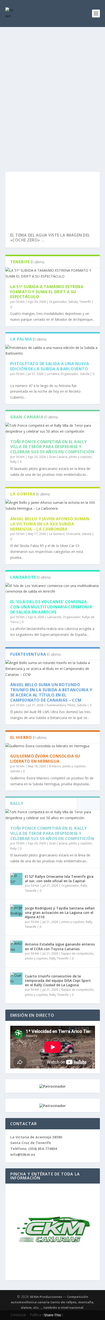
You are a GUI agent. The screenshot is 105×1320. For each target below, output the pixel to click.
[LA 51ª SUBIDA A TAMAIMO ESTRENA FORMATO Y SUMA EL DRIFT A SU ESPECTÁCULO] (52, 273)
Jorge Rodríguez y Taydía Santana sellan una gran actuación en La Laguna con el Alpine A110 (60, 912)
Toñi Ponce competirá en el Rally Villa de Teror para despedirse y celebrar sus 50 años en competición (52, 447)
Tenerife (85, 302)
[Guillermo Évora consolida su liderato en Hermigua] (52, 746)
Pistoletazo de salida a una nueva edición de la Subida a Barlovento (49, 366)
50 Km (20, 302)
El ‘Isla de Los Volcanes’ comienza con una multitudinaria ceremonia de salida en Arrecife (51, 607)
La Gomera (56, 534)
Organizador (58, 302)
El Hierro (55, 766)
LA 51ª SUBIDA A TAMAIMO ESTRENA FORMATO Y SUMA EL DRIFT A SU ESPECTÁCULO (47, 292)
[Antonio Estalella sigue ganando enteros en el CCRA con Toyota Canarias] (16, 947)
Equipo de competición (77, 953)
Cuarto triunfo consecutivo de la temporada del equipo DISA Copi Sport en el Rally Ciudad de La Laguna (58, 980)
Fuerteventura (56, 705)
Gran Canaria (58, 457)
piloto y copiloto (80, 457)
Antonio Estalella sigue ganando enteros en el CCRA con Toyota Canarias (60, 946)
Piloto (71, 705)
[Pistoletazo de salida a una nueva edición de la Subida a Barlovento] (52, 351)
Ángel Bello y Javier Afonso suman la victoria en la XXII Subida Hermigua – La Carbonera (50, 524)
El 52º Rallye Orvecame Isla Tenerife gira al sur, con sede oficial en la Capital (59, 878)
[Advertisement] (52, 82)
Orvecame (73, 534)
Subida (73, 302)
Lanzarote (54, 617)
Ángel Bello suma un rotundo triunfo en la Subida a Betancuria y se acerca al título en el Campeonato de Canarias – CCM (51, 692)
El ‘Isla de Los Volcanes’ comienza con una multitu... (52, 237)
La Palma (53, 374)
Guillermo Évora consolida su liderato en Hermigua (45, 758)
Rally (13, 462)
